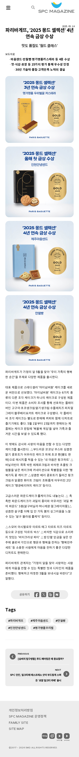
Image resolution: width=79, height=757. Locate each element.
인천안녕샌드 (18, 628)
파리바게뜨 (16, 620)
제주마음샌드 (40, 620)
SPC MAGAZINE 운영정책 (27, 716)
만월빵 (61, 620)
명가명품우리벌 (44, 628)
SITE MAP (16, 729)
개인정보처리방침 (21, 710)
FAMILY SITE (18, 723)
